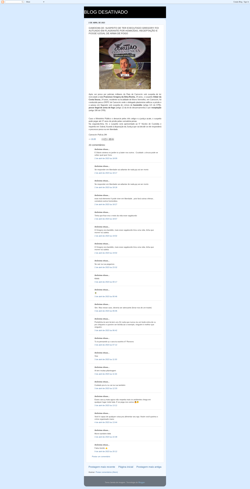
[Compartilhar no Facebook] (110, 139)
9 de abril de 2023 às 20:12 (106, 451)
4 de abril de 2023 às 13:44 (106, 422)
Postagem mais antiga (148, 466)
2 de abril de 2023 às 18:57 (106, 219)
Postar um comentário (101, 457)
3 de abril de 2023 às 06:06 (106, 311)
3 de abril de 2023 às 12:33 (106, 388)
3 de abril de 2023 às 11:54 (106, 374)
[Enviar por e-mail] (103, 139)
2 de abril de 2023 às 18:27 (106, 204)
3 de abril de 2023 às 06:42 (106, 330)
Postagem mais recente (102, 466)
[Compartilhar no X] (108, 139)
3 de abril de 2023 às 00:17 (106, 282)
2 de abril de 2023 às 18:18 (106, 187)
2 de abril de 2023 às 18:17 (106, 173)
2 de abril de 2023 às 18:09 (106, 158)
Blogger (141, 482)
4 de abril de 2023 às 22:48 (106, 437)
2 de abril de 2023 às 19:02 (106, 236)
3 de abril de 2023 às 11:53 (106, 359)
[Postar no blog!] (105, 139)
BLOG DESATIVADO (106, 12)
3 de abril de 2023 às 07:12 (106, 345)
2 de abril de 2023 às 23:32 (106, 267)
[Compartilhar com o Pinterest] (112, 139)
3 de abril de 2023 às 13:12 (106, 405)
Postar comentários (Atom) (107, 472)
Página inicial (125, 466)
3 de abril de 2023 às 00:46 (106, 296)
